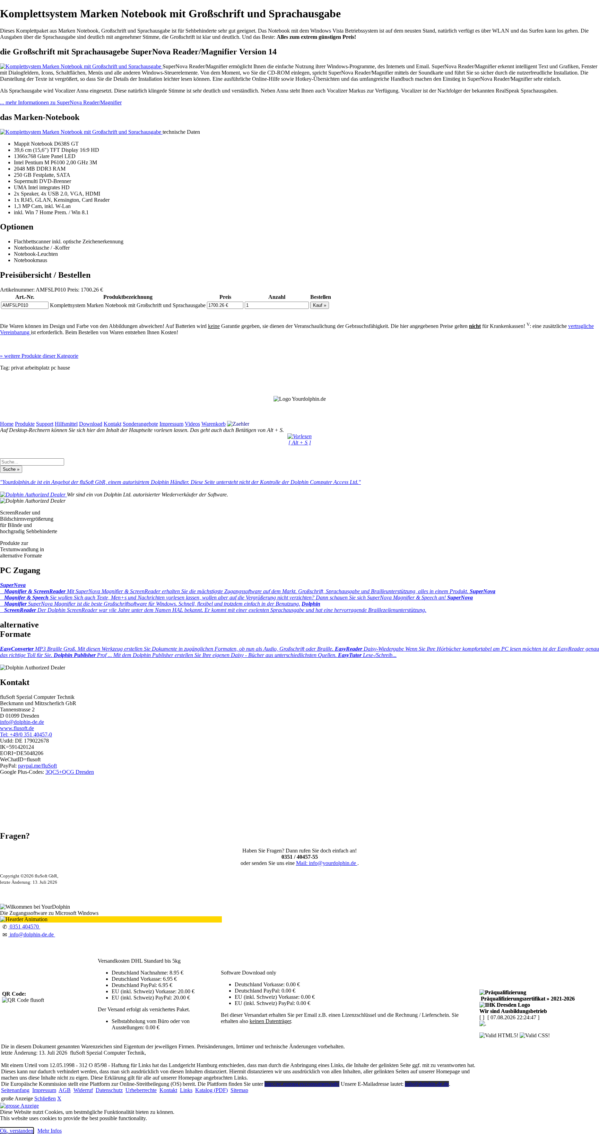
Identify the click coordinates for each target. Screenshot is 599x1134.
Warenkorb (213, 424)
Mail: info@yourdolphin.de (326, 863)
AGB (65, 1090)
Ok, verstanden (16, 1131)
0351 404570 (24, 926)
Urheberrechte (141, 1090)
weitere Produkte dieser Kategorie (39, 356)
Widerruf (83, 1090)
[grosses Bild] (81, 66)
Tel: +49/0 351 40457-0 (26, 734)
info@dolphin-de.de (22, 722)
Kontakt (112, 424)
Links (186, 1090)
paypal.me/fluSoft (37, 766)
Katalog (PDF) (211, 1090)
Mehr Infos (49, 1131)
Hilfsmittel (66, 424)
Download (90, 424)
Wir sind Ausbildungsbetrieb (513, 1011)
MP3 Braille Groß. (167, 649)
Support (44, 424)
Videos (192, 424)
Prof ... (196, 655)
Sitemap (239, 1090)
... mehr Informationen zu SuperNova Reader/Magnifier (61, 102)
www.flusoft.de (17, 728)
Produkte (25, 424)
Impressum (171, 424)
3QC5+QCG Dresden (69, 772)
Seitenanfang (15, 1090)
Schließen (45, 1098)
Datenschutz (109, 1090)
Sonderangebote (140, 424)
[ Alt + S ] (299, 442)
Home (7, 424)
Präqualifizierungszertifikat (527, 999)
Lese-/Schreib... (367, 655)
